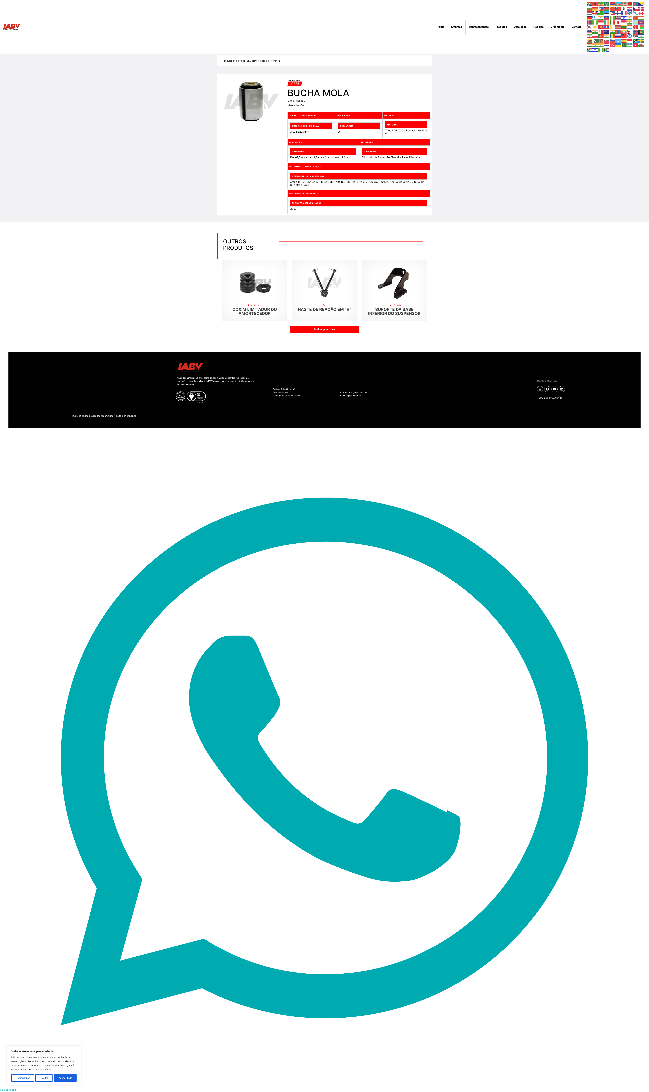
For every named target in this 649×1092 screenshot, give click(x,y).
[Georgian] (641, 13)
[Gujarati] (601, 17)
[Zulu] (607, 49)
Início (441, 26)
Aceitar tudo (65, 1077)
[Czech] (635, 8)
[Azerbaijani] (618, 4)
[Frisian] (630, 13)
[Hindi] (630, 17)
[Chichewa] (607, 8)
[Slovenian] (612, 40)
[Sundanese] (630, 40)
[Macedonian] (635, 26)
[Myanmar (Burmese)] (624, 31)
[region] (44, 1065)
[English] (595, 13)
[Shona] (589, 40)
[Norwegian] (635, 31)
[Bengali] (635, 4)
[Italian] (612, 22)
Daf (324, 305)
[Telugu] (601, 45)
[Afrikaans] (589, 4)
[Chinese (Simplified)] (612, 8)
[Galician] (635, 13)
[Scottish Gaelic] (630, 36)
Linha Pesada (295, 100)
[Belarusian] (630, 4)
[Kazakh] (635, 22)
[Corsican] (624, 8)
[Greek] (595, 17)
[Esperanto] (601, 13)
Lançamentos (254, 305)
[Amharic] (601, 4)
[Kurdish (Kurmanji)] (595, 26)
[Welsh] (641, 45)
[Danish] (641, 8)
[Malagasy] (641, 26)
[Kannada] (630, 22)
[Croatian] (630, 8)
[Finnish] (618, 13)
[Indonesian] (601, 22)
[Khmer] (641, 22)
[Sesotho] (641, 36)
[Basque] (624, 4)
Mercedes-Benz (297, 105)
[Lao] (607, 26)
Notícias (538, 26)
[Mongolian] (618, 31)
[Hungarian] (641, 17)
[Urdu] (624, 45)
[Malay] (589, 31)
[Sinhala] (601, 40)
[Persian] (589, 36)
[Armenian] (612, 4)
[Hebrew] (624, 17)
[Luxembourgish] (630, 26)
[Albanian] (595, 4)
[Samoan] (624, 36)
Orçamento (557, 26)
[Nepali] (630, 31)
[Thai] (607, 45)
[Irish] (607, 22)
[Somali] (618, 40)
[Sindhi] (595, 40)
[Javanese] (624, 22)
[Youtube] (554, 389)
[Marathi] (612, 31)
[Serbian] (635, 36)
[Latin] (612, 26)
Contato (576, 26)
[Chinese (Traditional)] (618, 8)
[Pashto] (641, 31)
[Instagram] (540, 389)
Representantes (479, 26)
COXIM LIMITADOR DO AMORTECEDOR (254, 311)
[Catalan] (595, 8)
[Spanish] (624, 40)
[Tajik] (589, 45)
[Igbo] (595, 22)
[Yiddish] (595, 49)
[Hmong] (635, 17)
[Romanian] (612, 36)
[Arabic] (607, 4)
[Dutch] (589, 13)
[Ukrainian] (618, 45)
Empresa (456, 26)
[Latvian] (618, 26)
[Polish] (595, 36)
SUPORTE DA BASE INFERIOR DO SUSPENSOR (394, 311)
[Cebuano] (601, 8)
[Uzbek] (630, 45)
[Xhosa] (589, 49)
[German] (589, 17)
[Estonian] (607, 13)
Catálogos (520, 26)
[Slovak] (607, 40)
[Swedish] (641, 40)
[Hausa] (612, 17)
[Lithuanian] (624, 26)
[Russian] (618, 36)
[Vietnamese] (635, 45)
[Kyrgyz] (601, 26)
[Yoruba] (601, 49)
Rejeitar (44, 1077)
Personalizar (23, 1077)
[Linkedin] (562, 389)
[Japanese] (618, 22)
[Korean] (589, 26)
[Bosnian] (641, 4)
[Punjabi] (607, 36)
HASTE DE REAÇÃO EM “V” (324, 309)
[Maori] (607, 31)
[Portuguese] (601, 36)
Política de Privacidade (549, 397)
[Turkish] (612, 45)
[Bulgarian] (589, 8)
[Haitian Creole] (607, 17)
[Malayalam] (595, 31)
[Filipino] (612, 13)
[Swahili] (635, 40)
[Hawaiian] (618, 17)
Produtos (501, 26)
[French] (624, 13)
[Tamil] (595, 45)
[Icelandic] (589, 22)
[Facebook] (547, 389)
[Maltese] (601, 31)
